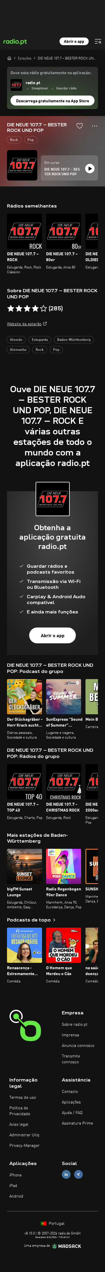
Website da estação (24, 324)
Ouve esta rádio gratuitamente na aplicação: (50, 73)
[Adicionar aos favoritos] (79, 125)
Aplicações (71, 1102)
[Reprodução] (89, 168)
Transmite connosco (71, 1059)
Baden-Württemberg (74, 340)
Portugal (56, 1224)
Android (16, 1196)
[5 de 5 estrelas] (43, 309)
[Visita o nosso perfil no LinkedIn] (66, 1174)
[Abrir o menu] (98, 41)
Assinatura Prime (77, 1123)
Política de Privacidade (19, 1111)
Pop (30, 140)
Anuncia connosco (78, 1046)
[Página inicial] (9, 58)
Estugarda (40, 340)
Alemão (16, 340)
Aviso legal (18, 1125)
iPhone (15, 1175)
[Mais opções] (94, 126)
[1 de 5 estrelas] (11, 309)
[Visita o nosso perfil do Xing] (78, 1174)
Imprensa (70, 1035)
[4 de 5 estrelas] (35, 309)
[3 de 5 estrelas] (27, 309)
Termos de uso (22, 1098)
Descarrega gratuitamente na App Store (52, 101)
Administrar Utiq (24, 1135)
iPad (13, 1186)
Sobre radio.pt (75, 1025)
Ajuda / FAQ (72, 1113)
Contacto (70, 1092)
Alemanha (18, 350)
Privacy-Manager (24, 1146)
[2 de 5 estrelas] (19, 309)
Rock (14, 140)
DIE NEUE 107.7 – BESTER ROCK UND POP (62, 172)
